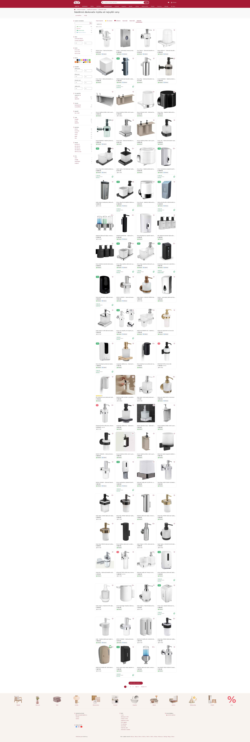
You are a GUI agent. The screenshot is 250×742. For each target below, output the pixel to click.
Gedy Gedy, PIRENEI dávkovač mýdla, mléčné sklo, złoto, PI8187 (172, 515)
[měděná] (89, 62)
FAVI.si (172, 736)
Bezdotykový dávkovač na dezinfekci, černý (168, 264)
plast (76, 136)
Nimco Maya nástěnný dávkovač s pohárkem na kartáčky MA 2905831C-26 (154, 264)
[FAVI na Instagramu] (78, 726)
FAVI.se (156, 736)
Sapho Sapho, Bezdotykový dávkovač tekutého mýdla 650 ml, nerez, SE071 (113, 202)
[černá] (77, 60)
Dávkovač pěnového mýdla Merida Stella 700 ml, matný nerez (172, 202)
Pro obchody (124, 724)
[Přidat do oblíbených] (112, 30)
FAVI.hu (144, 736)
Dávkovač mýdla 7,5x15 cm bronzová (166, 397)
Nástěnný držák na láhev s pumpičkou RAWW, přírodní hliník (130, 397)
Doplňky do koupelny (92, 9)
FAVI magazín (124, 722)
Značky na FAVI (124, 718)
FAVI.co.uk (160, 736)
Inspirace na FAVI (125, 720)
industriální (77, 161)
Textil (57, 705)
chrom (76, 129)
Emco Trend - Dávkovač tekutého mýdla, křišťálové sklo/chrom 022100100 (133, 140)
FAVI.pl (136, 736)
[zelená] (89, 60)
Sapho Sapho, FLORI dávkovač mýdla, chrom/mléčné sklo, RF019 (111, 330)
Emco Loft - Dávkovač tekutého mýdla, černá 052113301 (170, 140)
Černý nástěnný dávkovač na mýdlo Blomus (126, 544)
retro (76, 157)
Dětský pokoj (193, 705)
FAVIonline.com (79, 736)
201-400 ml (77, 146)
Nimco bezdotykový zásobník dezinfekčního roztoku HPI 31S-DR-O (131, 482)
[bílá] (75, 60)
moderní (77, 163)
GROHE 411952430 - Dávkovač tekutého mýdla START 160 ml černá (111, 454)
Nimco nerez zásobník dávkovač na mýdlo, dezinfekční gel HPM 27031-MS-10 (175, 605)
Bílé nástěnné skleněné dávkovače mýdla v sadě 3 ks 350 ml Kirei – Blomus (175, 235)
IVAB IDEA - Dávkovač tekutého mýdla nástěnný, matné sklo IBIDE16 (111, 572)
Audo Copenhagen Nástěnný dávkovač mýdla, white (128, 605)
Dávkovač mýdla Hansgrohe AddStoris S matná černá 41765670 (172, 454)
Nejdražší (139, 20)
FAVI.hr (148, 736)
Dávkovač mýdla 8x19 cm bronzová (166, 330)
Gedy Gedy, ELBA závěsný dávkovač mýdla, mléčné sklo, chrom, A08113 (153, 397)
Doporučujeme (99, 20)
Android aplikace (171, 715)
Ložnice (173, 705)
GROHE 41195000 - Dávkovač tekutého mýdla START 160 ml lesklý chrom (133, 639)
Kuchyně (115, 705)
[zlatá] (85, 62)
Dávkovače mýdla (102, 9)
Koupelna (135, 705)
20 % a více (77, 53)
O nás (122, 715)
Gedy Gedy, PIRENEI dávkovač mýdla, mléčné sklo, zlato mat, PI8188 (111, 544)
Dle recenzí (109, 20)
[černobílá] (83, 62)
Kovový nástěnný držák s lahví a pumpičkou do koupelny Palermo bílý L (112, 112)
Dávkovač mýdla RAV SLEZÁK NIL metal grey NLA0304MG (150, 482)
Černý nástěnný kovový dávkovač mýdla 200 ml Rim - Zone (150, 364)
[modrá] (79, 60)
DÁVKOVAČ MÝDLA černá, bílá (164, 364)
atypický (77, 122)
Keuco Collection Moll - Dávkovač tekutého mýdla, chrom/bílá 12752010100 (154, 112)
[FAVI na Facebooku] (76, 726)
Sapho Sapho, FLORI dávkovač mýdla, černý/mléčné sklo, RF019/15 (131, 169)
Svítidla (76, 705)
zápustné (77, 98)
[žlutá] (81, 60)
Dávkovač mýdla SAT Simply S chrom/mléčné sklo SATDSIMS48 (152, 572)
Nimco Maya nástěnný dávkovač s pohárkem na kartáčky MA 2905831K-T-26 (133, 264)
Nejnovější (125, 20)
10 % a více (77, 51)
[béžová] (79, 62)
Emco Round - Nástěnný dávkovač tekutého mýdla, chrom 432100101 (153, 202)
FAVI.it (152, 736)
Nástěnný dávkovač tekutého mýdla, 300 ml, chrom (128, 79)
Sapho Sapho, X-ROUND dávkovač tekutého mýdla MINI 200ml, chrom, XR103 (154, 605)
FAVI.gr (169, 736)
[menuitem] (77, 6)
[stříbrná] (87, 62)
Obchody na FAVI (125, 716)
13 (112, 215)
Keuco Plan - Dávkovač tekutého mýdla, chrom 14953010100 (151, 79)
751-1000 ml (77, 149)
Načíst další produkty (135, 683)
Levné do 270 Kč (79, 38)
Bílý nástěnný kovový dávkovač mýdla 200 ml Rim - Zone (109, 397)
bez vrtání (77, 113)
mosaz (76, 132)
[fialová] (85, 60)
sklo (76, 138)
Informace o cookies (125, 729)
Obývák (154, 705)
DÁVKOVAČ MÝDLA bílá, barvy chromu (104, 425)
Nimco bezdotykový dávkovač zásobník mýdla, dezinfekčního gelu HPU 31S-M (114, 364)
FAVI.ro (140, 736)
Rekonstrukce (96, 705)
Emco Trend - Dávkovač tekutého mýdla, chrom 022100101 (109, 79)
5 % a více (77, 49)
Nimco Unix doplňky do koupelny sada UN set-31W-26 (128, 330)
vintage (76, 159)
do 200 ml (77, 144)
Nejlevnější (132, 20)
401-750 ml (77, 148)
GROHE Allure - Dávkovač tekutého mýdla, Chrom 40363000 (110, 50)
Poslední (143, 686)
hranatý (76, 119)
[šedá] (87, 60)
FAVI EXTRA (123, 725)
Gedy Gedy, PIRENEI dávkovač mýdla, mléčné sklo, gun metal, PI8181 (132, 515)
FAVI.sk (132, 736)
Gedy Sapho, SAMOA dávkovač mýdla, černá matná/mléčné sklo (110, 515)
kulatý (85, 15)
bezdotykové (78, 105)
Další (136, 686)
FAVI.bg (165, 736)
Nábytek (18, 705)
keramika (77, 130)
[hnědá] (77, 62)
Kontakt (77, 716)
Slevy (232, 705)
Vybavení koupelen (81, 9)
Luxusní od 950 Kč (79, 40)
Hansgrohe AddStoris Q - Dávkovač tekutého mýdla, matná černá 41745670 (133, 425)
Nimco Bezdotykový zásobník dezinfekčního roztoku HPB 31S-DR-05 (153, 235)
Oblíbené (118, 20)
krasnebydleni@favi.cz (82, 715)
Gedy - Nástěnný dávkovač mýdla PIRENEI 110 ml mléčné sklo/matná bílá (113, 639)
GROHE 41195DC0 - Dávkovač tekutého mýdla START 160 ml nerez (131, 297)
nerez (76, 134)
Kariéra (77, 718)
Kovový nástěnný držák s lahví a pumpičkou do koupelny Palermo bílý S (174, 425)
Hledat (146, 2)
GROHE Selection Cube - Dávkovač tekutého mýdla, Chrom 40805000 (153, 425)
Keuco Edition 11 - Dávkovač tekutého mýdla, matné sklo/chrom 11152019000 (175, 50)
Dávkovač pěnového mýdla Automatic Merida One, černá (109, 297)
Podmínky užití (124, 727)
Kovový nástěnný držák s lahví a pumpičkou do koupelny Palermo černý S (133, 454)
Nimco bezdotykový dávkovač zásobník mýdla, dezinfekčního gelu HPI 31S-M (175, 572)
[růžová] (83, 60)
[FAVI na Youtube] (81, 726)
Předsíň (212, 705)
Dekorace (38, 705)
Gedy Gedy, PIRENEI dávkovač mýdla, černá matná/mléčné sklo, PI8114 (174, 639)
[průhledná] (81, 62)
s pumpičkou (78, 15)
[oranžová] (75, 62)
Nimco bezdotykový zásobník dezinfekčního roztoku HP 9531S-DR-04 (174, 169)
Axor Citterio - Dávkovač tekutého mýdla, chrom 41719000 (150, 50)
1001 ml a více (78, 151)
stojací (76, 97)
